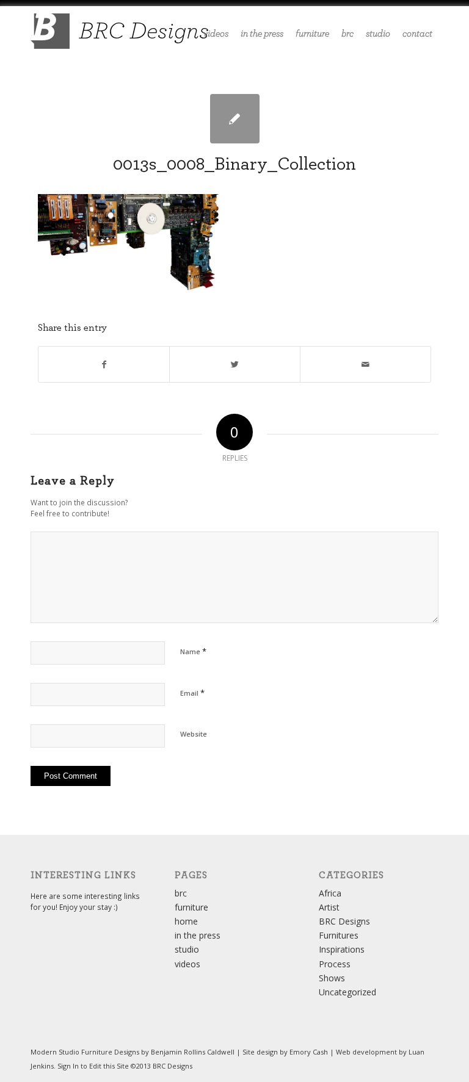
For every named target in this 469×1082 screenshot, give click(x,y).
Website (193, 733)
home (186, 921)
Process (335, 964)
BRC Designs (344, 921)
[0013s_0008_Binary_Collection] (235, 118)
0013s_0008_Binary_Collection (234, 164)
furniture (191, 907)
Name (193, 651)
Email (192, 692)
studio (187, 949)
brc (181, 893)
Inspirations (342, 949)
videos (187, 964)
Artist (329, 907)
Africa (330, 893)
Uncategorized (347, 992)
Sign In (68, 1065)
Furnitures (338, 935)
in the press (197, 935)
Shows (332, 978)
